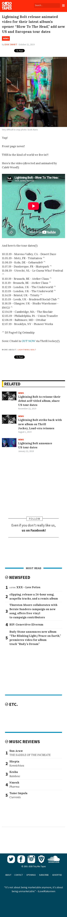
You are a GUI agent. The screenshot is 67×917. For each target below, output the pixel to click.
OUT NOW (28, 341)
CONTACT (18, 875)
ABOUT (8, 875)
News (6, 38)
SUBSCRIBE (44, 875)
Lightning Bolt (27, 349)
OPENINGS (31, 875)
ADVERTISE (57, 875)
